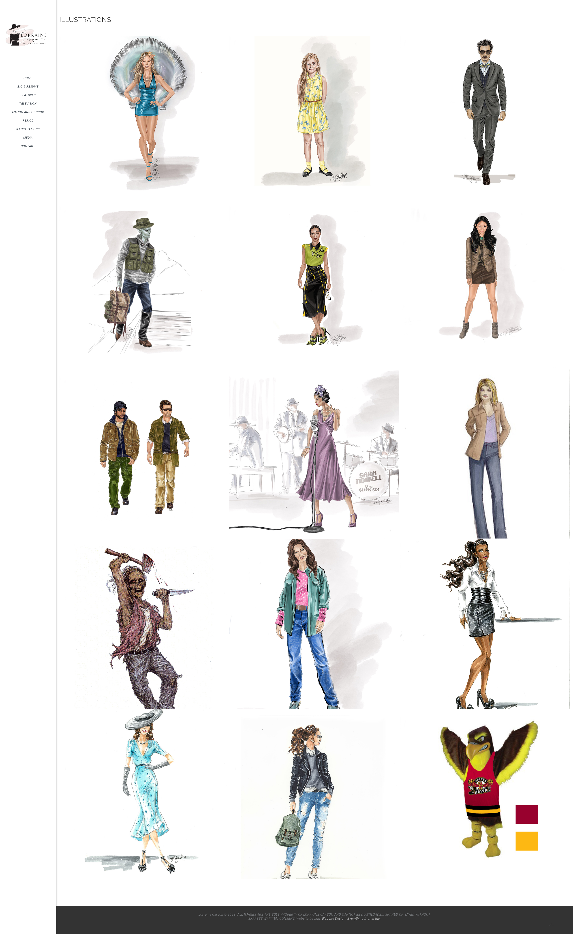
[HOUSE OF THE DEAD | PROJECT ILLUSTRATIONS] (144, 624)
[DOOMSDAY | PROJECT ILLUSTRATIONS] (314, 794)
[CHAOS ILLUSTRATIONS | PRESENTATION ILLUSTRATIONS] (144, 454)
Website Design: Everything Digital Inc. (351, 918)
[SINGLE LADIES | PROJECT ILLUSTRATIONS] (485, 624)
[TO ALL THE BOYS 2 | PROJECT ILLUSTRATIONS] (485, 283)
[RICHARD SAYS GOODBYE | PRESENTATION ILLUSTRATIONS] (485, 113)
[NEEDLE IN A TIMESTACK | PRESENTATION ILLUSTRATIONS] (314, 283)
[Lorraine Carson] (28, 37)
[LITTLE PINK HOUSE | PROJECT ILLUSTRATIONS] (314, 624)
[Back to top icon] (551, 925)
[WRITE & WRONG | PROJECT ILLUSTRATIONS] (485, 454)
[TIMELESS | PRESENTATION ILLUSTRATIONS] (144, 794)
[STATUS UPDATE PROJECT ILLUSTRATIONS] (485, 794)
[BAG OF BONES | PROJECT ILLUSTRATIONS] (314, 454)
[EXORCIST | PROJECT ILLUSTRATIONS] (314, 113)
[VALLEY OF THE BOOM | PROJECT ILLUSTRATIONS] (144, 113)
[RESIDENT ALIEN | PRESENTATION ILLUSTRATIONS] (144, 283)
